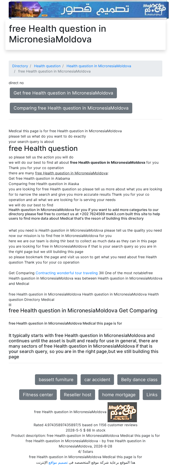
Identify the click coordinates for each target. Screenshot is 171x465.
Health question (47, 66)
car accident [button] (97, 379)
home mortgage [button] (119, 394)
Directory (20, 66)
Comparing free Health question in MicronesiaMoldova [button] (71, 108)
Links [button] (152, 394)
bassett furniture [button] (56, 379)
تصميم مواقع (58, 462)
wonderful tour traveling (77, 273)
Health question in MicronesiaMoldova (99, 66)
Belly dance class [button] (139, 379)
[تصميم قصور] (89, 9)
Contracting (46, 273)
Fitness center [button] (38, 394)
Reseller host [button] (77, 394)
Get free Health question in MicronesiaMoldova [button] (63, 93)
